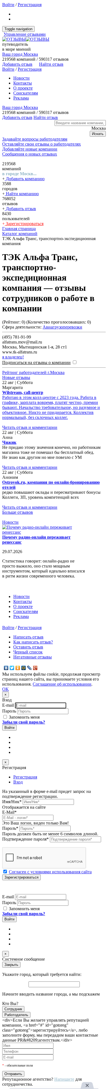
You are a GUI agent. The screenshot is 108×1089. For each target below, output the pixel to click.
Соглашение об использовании (62, 684)
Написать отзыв (28, 637)
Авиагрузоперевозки (62, 327)
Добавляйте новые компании (29, 149)
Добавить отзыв (20, 208)
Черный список (28, 652)
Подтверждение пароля (25, 839)
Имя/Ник (12, 801)
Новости (21, 78)
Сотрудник (13, 1009)
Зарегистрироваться (24, 223)
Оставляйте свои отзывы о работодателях (41, 144)
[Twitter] (12, 667)
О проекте (23, 88)
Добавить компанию (25, 178)
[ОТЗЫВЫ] (25, 39)
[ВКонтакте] (6, 667)
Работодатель (16, 1015)
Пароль (9, 711)
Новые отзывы (16, 377)
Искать (98, 134)
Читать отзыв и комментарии (29, 427)
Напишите (64, 1079)
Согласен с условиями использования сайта (50, 871)
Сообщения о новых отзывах (29, 154)
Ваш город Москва (20, 54)
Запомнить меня (24, 717)
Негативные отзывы (32, 657)
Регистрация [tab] (25, 777)
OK (5, 689)
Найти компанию (22, 193)
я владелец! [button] (13, 357)
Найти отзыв (51, 64)
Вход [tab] (18, 782)
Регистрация (30, 4)
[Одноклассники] (18, 667)
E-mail (8, 705)
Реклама (21, 98)
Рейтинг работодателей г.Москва (33, 372)
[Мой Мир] (24, 667)
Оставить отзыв (28, 647)
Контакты (22, 83)
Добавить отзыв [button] (17, 64)
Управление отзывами (25, 34)
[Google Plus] (35, 667)
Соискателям (25, 93)
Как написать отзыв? (33, 642)
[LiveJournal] (29, 667)
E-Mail (9, 812)
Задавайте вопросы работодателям (34, 139)
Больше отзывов (17, 512)
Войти (8, 4)
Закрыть (11, 965)
